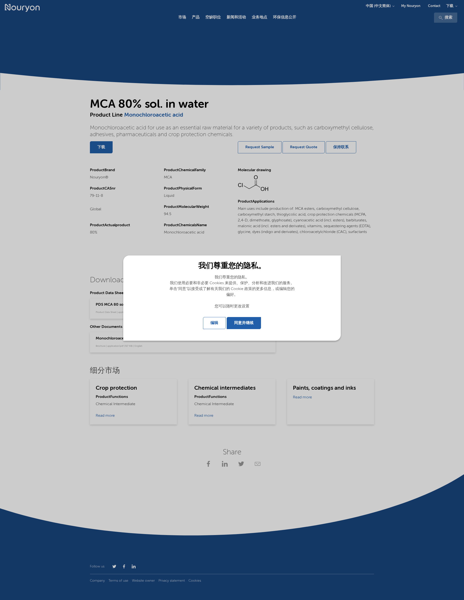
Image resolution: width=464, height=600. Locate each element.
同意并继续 (244, 323)
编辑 (214, 323)
